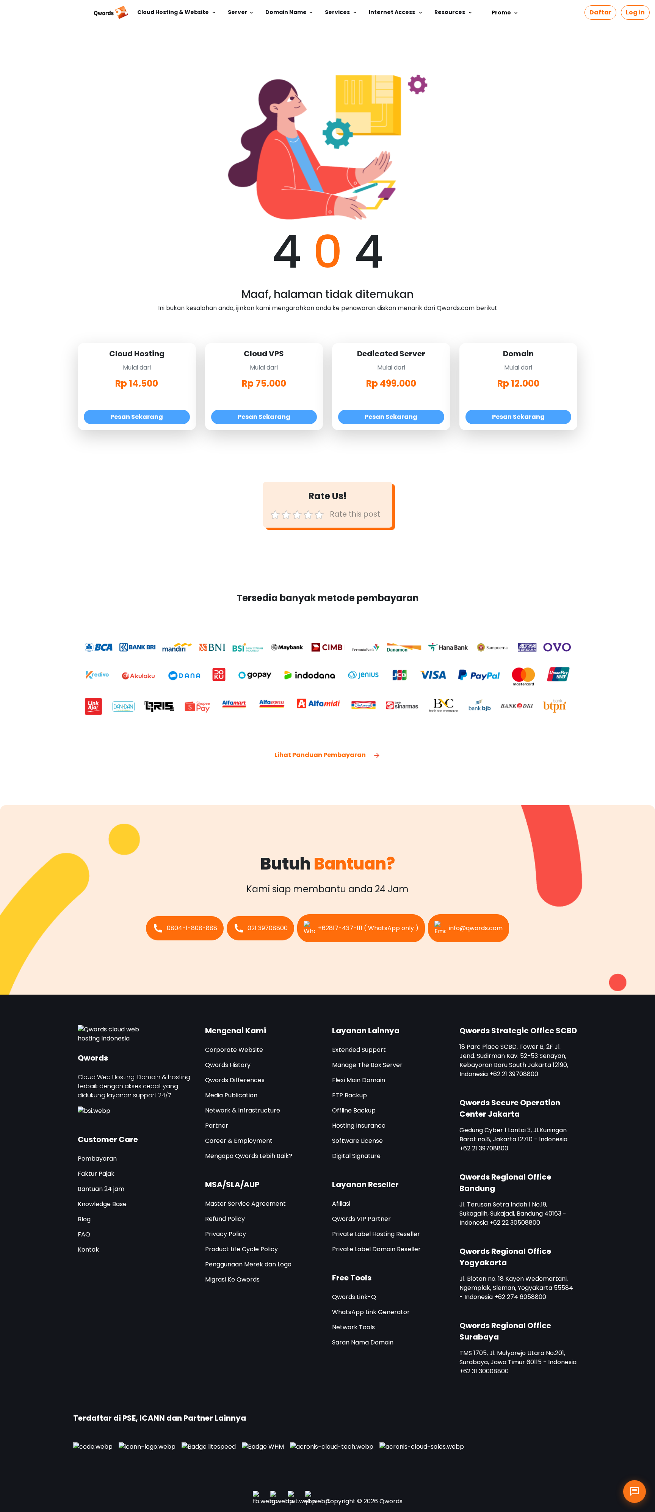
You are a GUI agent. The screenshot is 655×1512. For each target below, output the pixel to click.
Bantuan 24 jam (101, 1189)
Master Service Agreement (245, 1203)
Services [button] (338, 12)
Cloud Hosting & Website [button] (173, 12)
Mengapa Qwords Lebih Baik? (248, 1156)
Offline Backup (354, 1110)
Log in (635, 12)
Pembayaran (97, 1158)
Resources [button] (450, 12)
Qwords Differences (235, 1080)
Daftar (600, 12)
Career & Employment (239, 1140)
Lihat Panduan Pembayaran (320, 755)
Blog (84, 1219)
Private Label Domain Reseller (376, 1249)
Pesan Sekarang (136, 416)
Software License (357, 1140)
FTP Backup (349, 1095)
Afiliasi (341, 1203)
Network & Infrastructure (242, 1110)
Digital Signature (356, 1156)
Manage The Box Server (367, 1065)
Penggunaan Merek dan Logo (248, 1264)
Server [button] (238, 12)
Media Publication (231, 1095)
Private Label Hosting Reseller (376, 1234)
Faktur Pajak (96, 1173)
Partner (216, 1125)
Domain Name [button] (286, 12)
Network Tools (353, 1327)
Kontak (88, 1249)
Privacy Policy (225, 1234)
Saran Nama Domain (362, 1342)
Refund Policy (225, 1218)
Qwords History (228, 1065)
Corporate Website (234, 1049)
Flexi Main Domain (358, 1080)
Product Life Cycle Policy (241, 1249)
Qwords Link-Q (354, 1297)
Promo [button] (502, 12)
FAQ (84, 1234)
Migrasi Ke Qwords (232, 1279)
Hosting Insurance (358, 1125)
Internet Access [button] (392, 12)
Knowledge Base (102, 1204)
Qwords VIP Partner (361, 1218)
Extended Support (359, 1049)
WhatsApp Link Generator (371, 1312)
